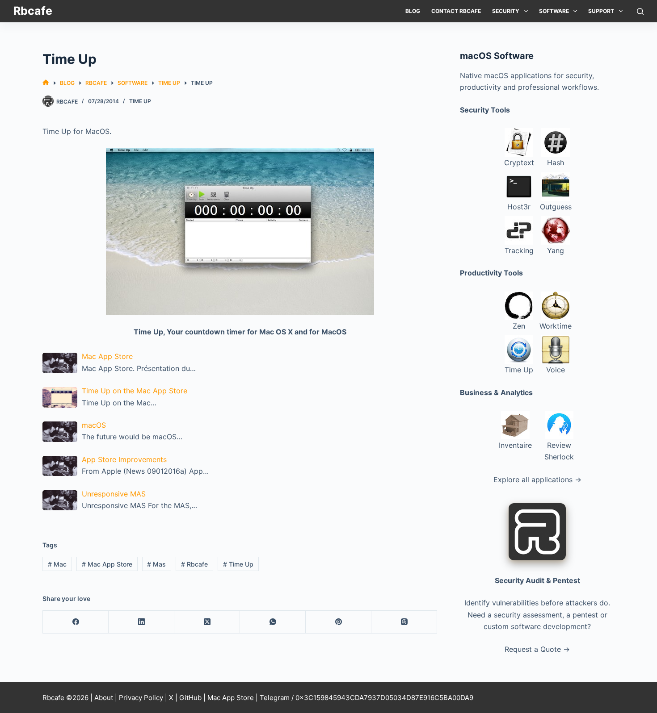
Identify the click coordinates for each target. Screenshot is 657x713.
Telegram (275, 697)
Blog (412, 11)
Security (505, 11)
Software (554, 11)
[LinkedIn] (141, 622)
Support (601, 11)
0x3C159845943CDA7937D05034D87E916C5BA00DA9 (384, 697)
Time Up (140, 101)
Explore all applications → (537, 479)
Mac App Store (107, 356)
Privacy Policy (141, 697)
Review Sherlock (559, 451)
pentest (585, 614)
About (103, 697)
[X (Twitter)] (207, 622)
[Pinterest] (338, 622)
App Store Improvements (124, 459)
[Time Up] (239, 231)
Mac (57, 564)
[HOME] (45, 82)
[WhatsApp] (273, 622)
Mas (156, 564)
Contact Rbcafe (456, 11)
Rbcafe (32, 10)
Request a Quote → (537, 649)
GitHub (190, 697)
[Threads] (404, 622)
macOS (94, 425)
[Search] (640, 11)
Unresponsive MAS (114, 493)
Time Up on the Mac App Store (134, 390)
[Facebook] (76, 622)
